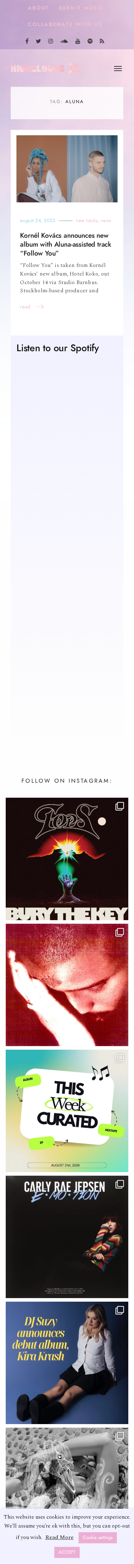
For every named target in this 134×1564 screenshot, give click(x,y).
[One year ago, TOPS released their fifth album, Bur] (67, 859)
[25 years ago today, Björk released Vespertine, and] (67, 1489)
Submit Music (81, 8)
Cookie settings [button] (98, 1537)
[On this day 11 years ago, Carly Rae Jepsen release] (67, 1237)
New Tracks (87, 221)
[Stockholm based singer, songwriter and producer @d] (67, 1363)
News (106, 221)
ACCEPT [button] (67, 1552)
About (38, 8)
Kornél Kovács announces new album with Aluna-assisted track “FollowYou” (65, 245)
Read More (59, 1537)
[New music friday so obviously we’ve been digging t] (67, 1111)
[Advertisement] (67, 663)
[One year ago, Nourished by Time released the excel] (67, 985)
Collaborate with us (65, 24)
